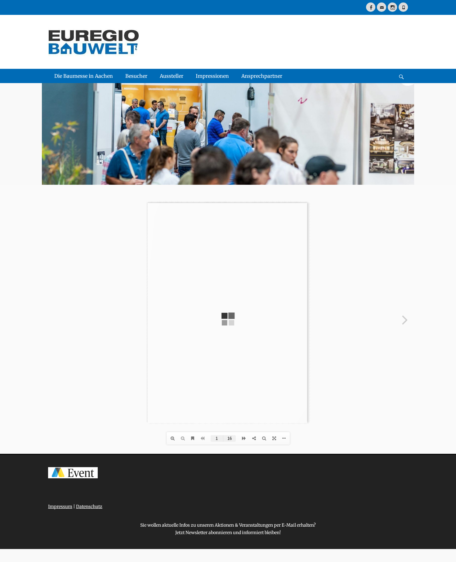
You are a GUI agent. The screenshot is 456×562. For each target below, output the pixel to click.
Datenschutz (89, 506)
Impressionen (212, 76)
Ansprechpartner (261, 76)
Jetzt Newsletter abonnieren (203, 532)
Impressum (60, 506)
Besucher (136, 76)
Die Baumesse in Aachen (83, 76)
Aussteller (171, 76)
